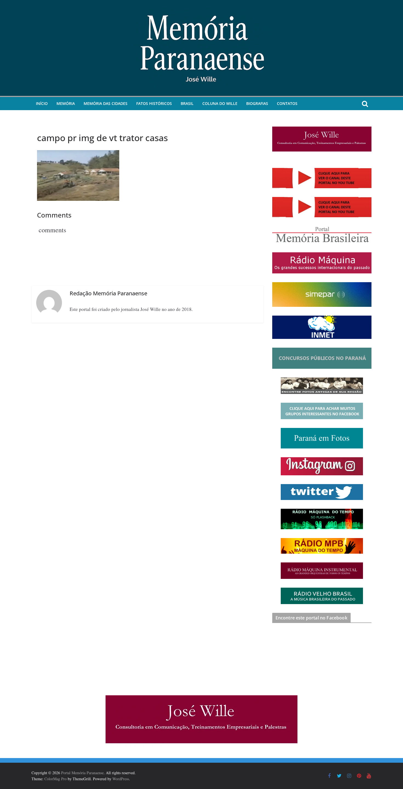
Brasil (187, 103)
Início (42, 103)
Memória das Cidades (105, 103)
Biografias (257, 103)
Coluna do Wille (219, 103)
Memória (65, 103)
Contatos (287, 103)
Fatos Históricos (154, 103)
